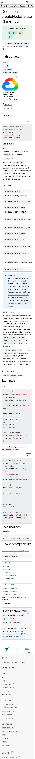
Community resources (9, 708)
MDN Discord (6, 715)
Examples (6, 66)
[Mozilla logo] (8, 752)
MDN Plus (5, 691)
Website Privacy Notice (10, 757)
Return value (8, 371)
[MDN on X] (10, 667)
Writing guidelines (8, 711)
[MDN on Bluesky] (6, 667)
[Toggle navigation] (31, 2)
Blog (3, 681)
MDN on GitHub (7, 718)
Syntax (5, 63)
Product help (6, 695)
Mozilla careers (7, 684)
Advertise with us (8, 688)
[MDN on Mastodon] (13, 667)
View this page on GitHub (12, 634)
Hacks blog (6, 745)
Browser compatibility (10, 72)
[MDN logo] (6, 658)
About (4, 677)
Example (6, 346)
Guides (4, 735)
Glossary (5, 742)
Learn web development (10, 731)
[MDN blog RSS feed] (17, 667)
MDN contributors (18, 631)
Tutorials (5, 738)
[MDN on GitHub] (3, 667)
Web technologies (8, 728)
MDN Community (8, 704)
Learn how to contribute (11, 623)
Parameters (8, 143)
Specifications (8, 69)
